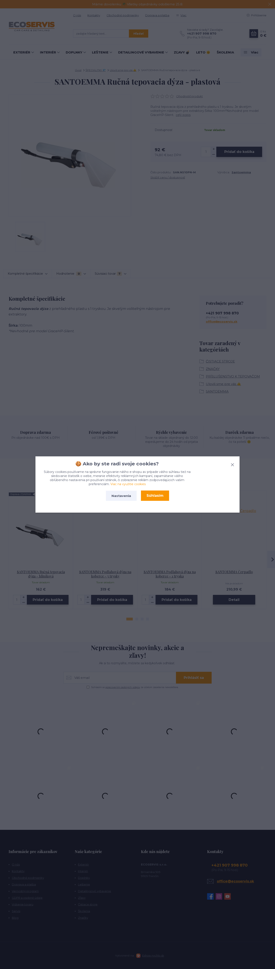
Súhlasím (155, 496)
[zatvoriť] (232, 464)
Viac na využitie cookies (128, 484)
